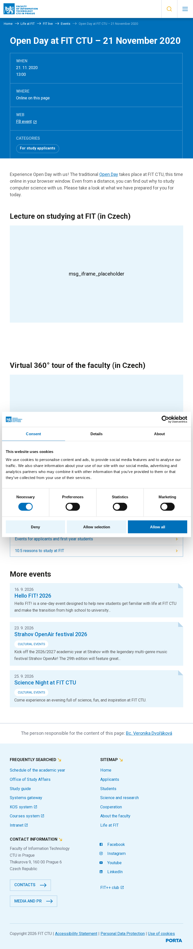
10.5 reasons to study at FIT (39, 550)
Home (106, 770)
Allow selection (96, 527)
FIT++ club (110, 887)
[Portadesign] (174, 940)
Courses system (25, 816)
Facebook (115, 844)
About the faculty (115, 816)
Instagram (115, 853)
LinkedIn (114, 871)
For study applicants (37, 148)
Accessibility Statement (76, 933)
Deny (35, 527)
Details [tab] (96, 434)
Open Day (108, 174)
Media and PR (28, 901)
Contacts (24, 884)
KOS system (22, 807)
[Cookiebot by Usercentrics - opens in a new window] (165, 419)
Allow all (157, 527)
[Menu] (185, 9)
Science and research (119, 797)
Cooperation (111, 807)
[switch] (73, 507)
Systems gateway (26, 797)
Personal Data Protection (123, 933)
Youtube (114, 862)
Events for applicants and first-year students (54, 539)
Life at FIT (109, 825)
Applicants (109, 779)
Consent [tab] (33, 434)
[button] (169, 9)
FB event (24, 121)
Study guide (20, 788)
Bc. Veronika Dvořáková (149, 733)
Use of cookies (161, 933)
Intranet (17, 825)
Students (108, 788)
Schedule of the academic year (37, 770)
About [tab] (159, 434)
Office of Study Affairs (30, 779)
